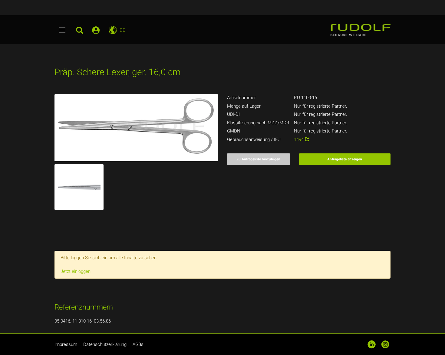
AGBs (138, 344)
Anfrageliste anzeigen (344, 159)
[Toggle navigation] (62, 30)
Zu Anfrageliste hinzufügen (258, 159)
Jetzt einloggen (76, 271)
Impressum (65, 344)
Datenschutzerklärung (105, 344)
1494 (299, 139)
